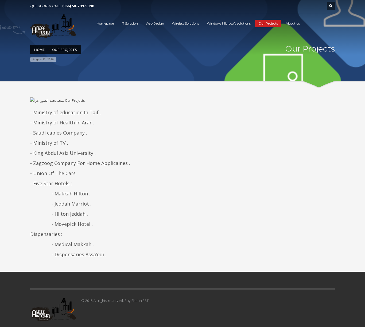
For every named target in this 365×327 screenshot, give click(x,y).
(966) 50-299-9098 (78, 6)
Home (39, 49)
